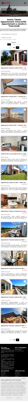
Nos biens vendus (4, 375)
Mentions (16, 376)
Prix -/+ (13, 44)
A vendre (4, 39)
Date (9, 44)
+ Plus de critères (14, 15)
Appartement (9, 39)
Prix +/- (18, 44)
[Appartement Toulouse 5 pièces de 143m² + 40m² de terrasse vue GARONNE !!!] (14, 229)
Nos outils (3, 374)
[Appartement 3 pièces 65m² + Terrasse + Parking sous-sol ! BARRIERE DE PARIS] (14, 115)
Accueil (1, 39)
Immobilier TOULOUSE (6, 37)
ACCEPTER (18, 398)
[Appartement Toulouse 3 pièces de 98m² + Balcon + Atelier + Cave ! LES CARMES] (14, 258)
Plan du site (17, 373)
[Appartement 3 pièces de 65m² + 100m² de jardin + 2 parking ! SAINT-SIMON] (14, 172)
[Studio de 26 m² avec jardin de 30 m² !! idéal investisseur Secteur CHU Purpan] (14, 143)
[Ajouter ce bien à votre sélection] (25, 52)
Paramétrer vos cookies (17, 395)
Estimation (3, 372)
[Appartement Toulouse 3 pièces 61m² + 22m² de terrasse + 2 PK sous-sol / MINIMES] (14, 286)
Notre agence (17, 372)
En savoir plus (8, 395)
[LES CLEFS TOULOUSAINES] (6, 3)
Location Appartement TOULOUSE (9, 34)
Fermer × (24, 378)
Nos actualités (3, 373)
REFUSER (9, 398)
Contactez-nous (18, 375)
